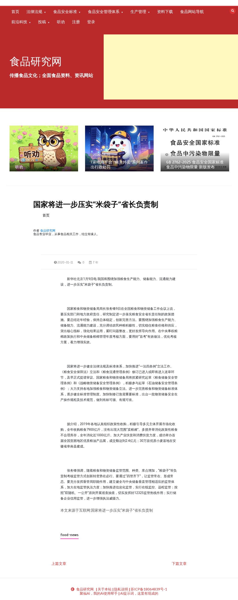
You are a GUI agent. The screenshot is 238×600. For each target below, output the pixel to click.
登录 (91, 22)
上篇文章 (58, 563)
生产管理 (138, 11)
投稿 (42, 22)
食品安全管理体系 (103, 11)
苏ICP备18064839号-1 (149, 589)
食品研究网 (36, 61)
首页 (15, 11)
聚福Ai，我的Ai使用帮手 (99, 593)
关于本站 (105, 589)
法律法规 (34, 11)
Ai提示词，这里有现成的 (139, 593)
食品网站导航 (192, 11)
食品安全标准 (65, 11)
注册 (76, 22)
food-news (69, 535)
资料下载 (165, 11)
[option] (44, 148)
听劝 (61, 22)
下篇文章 (179, 563)
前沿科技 (19, 22)
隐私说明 (121, 589)
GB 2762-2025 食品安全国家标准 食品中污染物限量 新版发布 (195, 165)
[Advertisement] (171, 67)
